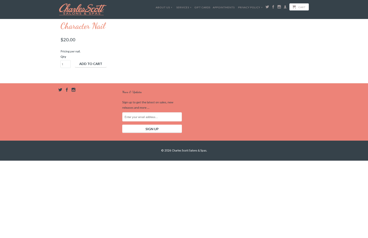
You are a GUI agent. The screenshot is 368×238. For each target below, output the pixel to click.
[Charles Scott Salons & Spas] (82, 9)
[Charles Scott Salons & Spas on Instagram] (279, 7)
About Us (164, 7)
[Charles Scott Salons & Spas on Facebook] (273, 7)
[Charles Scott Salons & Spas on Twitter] (267, 7)
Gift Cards (202, 7)
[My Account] (285, 7)
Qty (63, 56)
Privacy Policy (250, 7)
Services (183, 7)
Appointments (224, 7)
